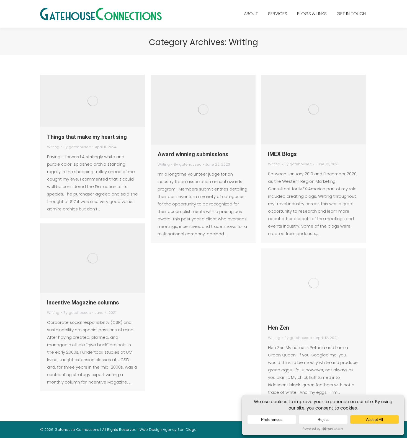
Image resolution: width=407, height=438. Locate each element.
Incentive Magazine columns (83, 302)
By (77, 147)
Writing (53, 147)
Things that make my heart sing (87, 137)
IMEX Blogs (282, 154)
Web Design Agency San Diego (168, 429)
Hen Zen (278, 327)
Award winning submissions (193, 154)
